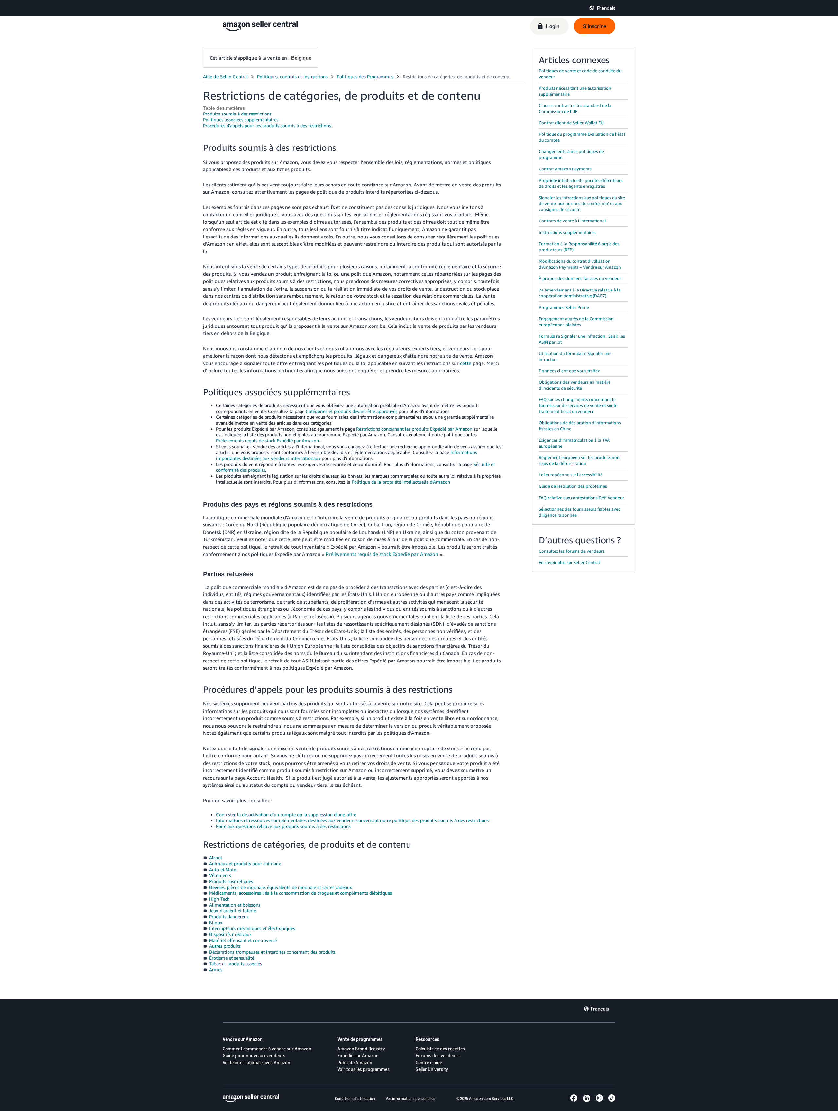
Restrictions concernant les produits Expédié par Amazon (414, 429)
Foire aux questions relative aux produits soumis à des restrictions (283, 826)
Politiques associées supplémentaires (240, 119)
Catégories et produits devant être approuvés (351, 411)
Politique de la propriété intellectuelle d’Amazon (401, 482)
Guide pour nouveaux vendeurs (254, 1055)
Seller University (432, 1069)
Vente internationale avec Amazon (256, 1062)
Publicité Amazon (354, 1062)
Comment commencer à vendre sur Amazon (267, 1048)
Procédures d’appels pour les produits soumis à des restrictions (267, 125)
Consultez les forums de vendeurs (572, 551)
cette (465, 363)
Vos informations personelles (410, 1098)
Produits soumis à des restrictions (237, 113)
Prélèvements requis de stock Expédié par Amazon (267, 440)
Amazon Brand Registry (361, 1048)
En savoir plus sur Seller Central (569, 562)
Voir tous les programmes (363, 1069)
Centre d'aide (429, 1062)
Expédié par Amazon (358, 1055)
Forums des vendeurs (438, 1055)
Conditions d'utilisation (355, 1098)
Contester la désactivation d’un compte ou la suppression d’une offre (286, 814)
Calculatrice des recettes (440, 1048)
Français (600, 1008)
